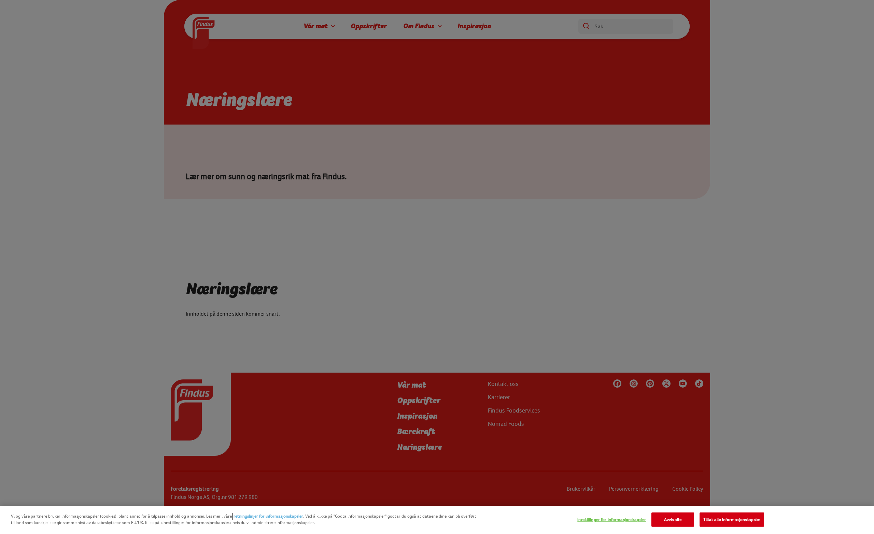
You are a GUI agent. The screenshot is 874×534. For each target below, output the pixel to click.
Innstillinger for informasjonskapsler (611, 519)
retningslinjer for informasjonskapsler (268, 516)
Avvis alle (672, 519)
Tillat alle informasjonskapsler (731, 519)
